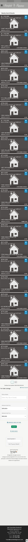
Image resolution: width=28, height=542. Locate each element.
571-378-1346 (16, 537)
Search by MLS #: (11, 438)
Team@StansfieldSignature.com (14, 539)
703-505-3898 (16, 536)
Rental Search (24, 387)
